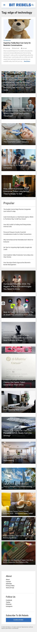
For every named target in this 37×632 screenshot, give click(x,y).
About (8, 579)
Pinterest (8, 604)
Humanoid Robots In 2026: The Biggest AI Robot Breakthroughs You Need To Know (17, 286)
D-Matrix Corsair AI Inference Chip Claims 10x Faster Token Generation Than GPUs (18, 382)
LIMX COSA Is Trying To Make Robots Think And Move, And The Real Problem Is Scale (17, 338)
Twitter (8, 602)
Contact (8, 581)
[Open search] (34, 4)
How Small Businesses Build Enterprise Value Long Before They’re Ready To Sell (16, 191)
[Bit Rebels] (19, 6)
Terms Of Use (10, 587)
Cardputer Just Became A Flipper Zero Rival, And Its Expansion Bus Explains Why (18, 561)
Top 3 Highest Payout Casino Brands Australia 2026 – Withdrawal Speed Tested (18, 512)
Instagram (9, 606)
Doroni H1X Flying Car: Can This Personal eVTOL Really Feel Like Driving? (17, 433)
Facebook (9, 600)
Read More (27, 61)
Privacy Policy (10, 585)
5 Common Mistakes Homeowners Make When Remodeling (14, 458)
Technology (7, 40)
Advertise (9, 583)
